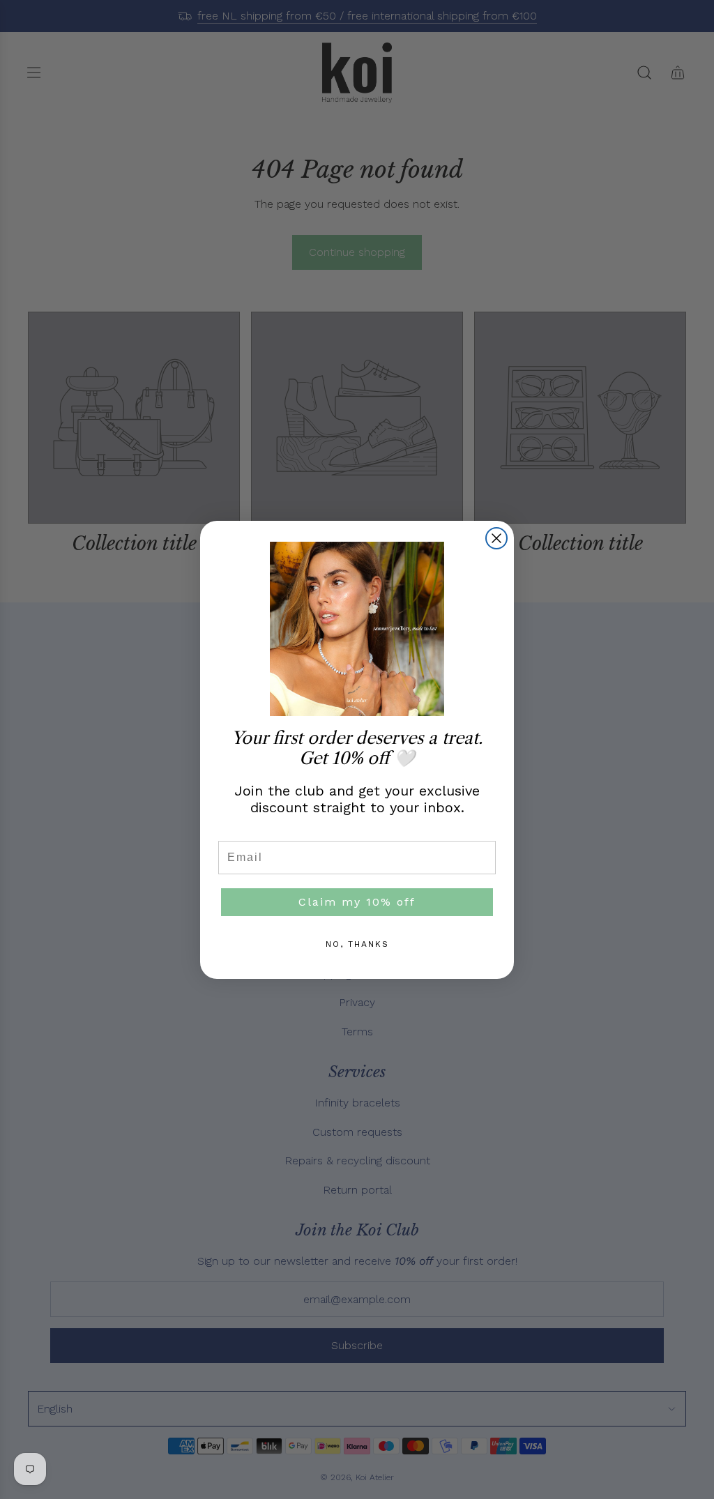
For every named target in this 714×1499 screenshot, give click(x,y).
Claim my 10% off (357, 901)
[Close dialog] (496, 538)
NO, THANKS (357, 944)
